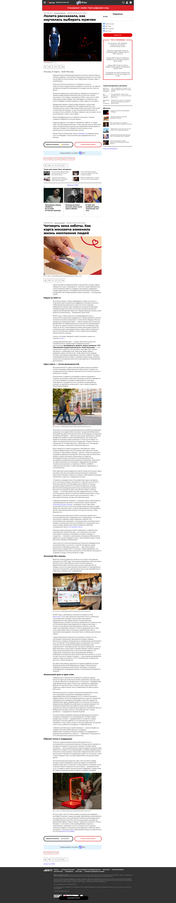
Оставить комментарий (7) (88, 838)
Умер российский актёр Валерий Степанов (119, 111)
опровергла (82, 133)
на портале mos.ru (75, 527)
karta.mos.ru (57, 617)
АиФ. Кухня (108, 31)
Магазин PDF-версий (117, 869)
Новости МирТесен (110, 149)
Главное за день (109, 24)
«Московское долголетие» (63, 504)
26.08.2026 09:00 (48, 223)
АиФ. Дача (108, 26)
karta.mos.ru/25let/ (68, 831)
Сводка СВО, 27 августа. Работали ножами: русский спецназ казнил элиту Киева (117, 59)
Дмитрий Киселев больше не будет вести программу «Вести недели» (120, 135)
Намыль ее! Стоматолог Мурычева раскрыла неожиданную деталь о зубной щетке (121, 102)
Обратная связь (58, 871)
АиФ (54, 62)
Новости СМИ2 (72, 185)
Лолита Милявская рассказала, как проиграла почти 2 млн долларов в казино (60, 173)
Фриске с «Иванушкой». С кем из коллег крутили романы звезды (89, 178)
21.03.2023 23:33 (48, 13)
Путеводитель (69, 871)
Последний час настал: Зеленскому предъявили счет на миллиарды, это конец (117, 74)
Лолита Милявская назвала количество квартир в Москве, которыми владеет (89, 173)
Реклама (56, 869)
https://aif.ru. (59, 888)
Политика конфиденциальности (61, 891)
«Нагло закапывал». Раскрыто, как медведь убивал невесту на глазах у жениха (121, 89)
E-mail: (105, 16)
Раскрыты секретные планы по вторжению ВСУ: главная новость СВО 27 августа (117, 52)
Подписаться (117, 35)
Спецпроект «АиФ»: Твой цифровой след (88, 8)
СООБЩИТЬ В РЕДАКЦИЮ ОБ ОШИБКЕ (94, 871)
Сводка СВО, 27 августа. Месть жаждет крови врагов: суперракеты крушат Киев (118, 67)
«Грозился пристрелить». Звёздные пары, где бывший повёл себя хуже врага (60, 179)
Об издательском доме (68, 869)
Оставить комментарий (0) (88, 144)
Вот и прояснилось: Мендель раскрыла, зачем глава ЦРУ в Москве (121, 123)
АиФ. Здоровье (109, 28)
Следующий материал (73, 898)
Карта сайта (78, 871)
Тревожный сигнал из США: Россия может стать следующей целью (120, 129)
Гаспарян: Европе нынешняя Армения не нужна (118, 117)
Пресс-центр (106, 869)
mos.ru (62, 338)
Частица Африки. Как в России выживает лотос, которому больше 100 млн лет (121, 96)
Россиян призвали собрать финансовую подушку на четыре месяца (119, 142)
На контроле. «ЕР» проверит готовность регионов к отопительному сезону (117, 45)
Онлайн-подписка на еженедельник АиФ (88, 869)
